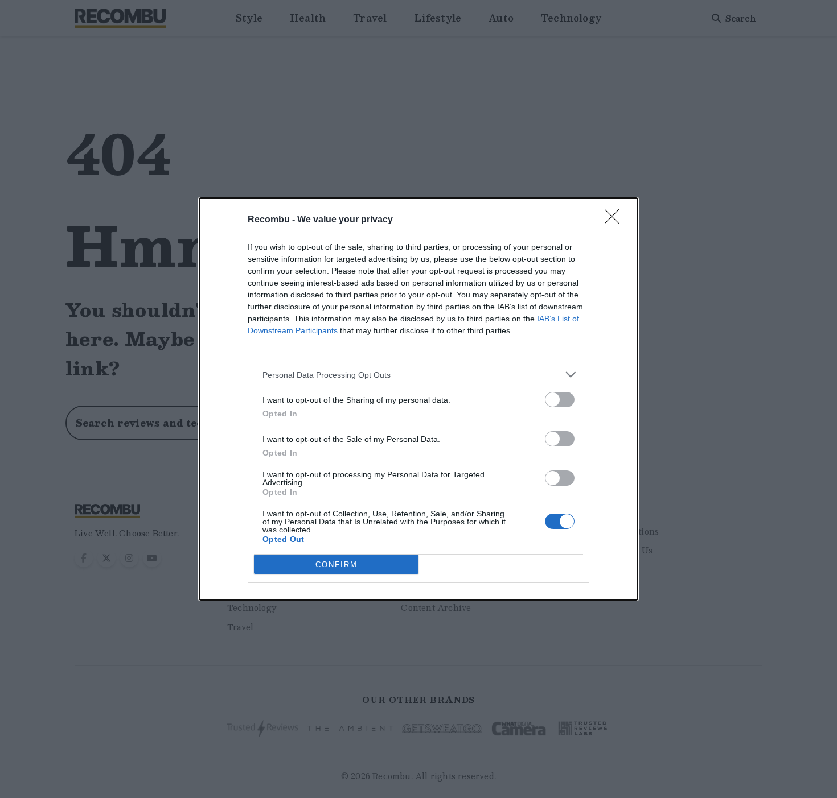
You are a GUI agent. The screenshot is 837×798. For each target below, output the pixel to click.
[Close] (615, 220)
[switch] (560, 399)
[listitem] (418, 375)
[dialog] (418, 399)
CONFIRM (336, 564)
